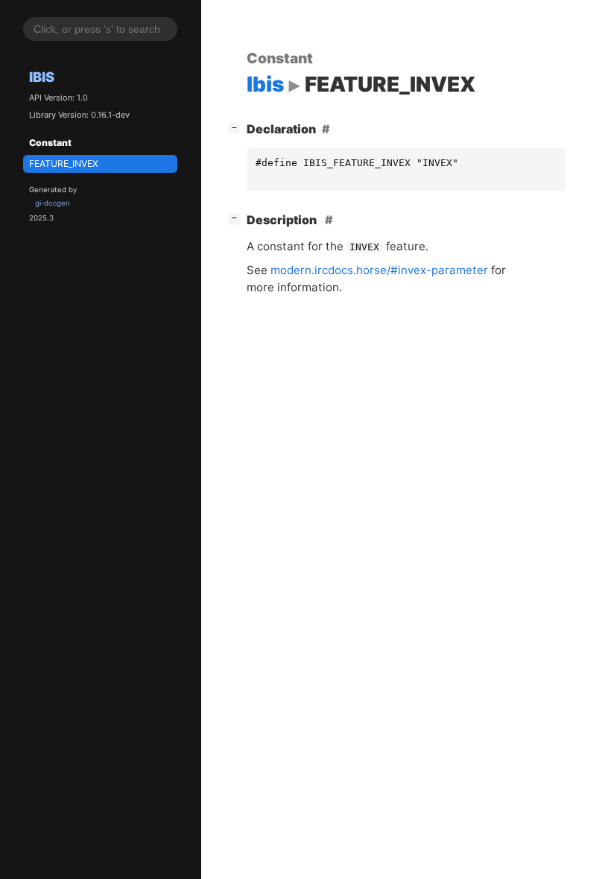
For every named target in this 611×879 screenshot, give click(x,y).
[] (237, 127)
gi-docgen (52, 203)
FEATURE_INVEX (63, 163)
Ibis (41, 77)
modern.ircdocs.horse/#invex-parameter (379, 270)
